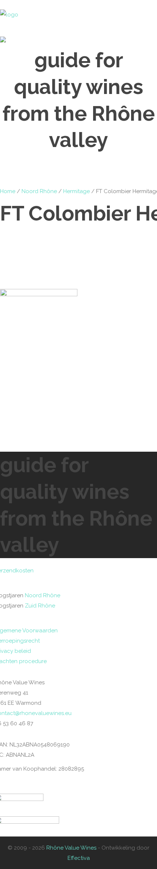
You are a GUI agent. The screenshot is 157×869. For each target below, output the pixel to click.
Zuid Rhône (40, 605)
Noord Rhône (39, 191)
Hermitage (76, 191)
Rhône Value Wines (71, 847)
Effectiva (79, 858)
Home (7, 191)
